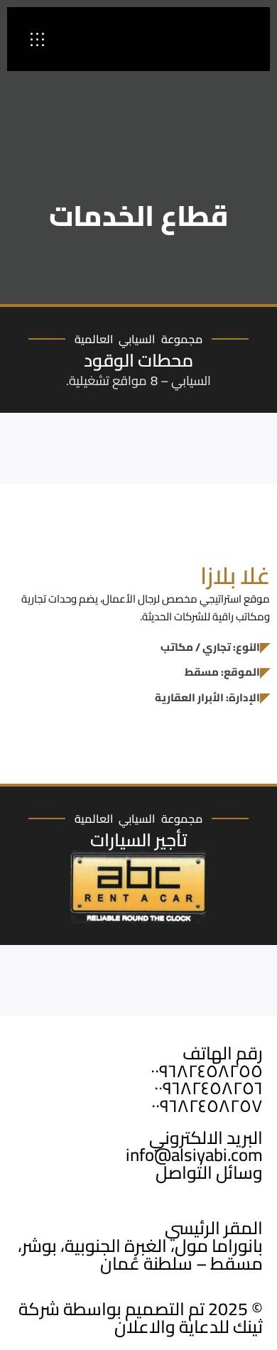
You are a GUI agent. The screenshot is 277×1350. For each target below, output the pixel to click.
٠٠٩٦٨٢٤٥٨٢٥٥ (207, 1070)
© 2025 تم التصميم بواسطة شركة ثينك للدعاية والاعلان (140, 1317)
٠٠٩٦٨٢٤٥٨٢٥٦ (208, 1087)
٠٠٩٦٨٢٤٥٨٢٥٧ (207, 1105)
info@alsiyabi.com (194, 1154)
